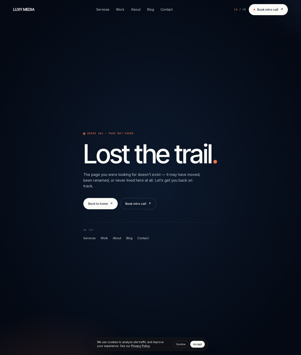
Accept (197, 344)
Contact (167, 9)
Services (102, 9)
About (135, 9)
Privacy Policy (140, 346)
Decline (181, 344)
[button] (240, 9)
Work (120, 9)
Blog (150, 9)
